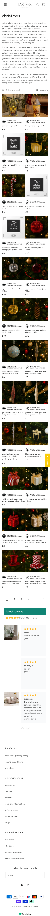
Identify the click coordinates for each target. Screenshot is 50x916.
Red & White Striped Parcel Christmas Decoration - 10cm (13, 500)
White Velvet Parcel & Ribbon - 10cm (36, 500)
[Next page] (43, 599)
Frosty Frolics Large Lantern (36, 126)
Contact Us (10, 785)
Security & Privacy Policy (16, 755)
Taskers (21, 906)
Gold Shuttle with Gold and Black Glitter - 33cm (35, 372)
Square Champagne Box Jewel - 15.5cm (11, 331)
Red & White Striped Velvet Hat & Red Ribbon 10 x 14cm (36, 583)
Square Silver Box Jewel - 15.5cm (11, 290)
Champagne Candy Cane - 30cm (35, 207)
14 (36, 599)
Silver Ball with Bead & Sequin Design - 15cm (11, 372)
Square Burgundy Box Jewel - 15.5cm (36, 290)
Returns (8, 797)
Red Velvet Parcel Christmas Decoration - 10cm (12, 541)
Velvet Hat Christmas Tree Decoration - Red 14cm (11, 583)
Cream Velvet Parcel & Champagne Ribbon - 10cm (35, 541)
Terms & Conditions (14, 762)
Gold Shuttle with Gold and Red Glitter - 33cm (12, 414)
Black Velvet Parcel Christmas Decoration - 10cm (36, 455)
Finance (8, 791)
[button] (5, 4)
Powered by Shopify (31, 906)
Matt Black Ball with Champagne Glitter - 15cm (12, 248)
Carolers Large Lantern (10, 126)
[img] (12, 617)
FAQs (7, 822)
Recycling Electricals (14, 858)
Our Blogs (9, 768)
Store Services (11, 816)
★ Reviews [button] (47, 460)
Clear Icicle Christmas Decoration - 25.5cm (10, 455)
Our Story (9, 839)
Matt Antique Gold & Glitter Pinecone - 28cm (35, 331)
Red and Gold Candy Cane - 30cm (12, 207)
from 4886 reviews (28, 618)
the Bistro (10, 846)
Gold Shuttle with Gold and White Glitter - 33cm (35, 414)
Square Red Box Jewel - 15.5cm (34, 248)
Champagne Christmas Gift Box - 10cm (35, 166)
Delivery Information (15, 804)
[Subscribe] (42, 875)
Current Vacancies (13, 852)
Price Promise (11, 810)
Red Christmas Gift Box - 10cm (11, 166)
